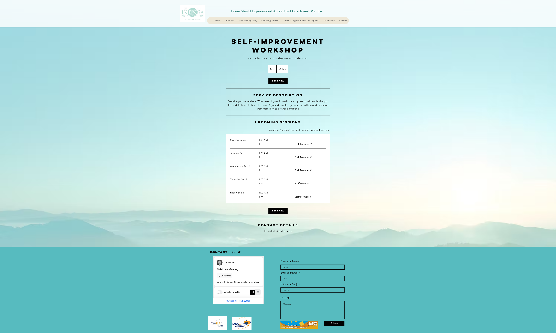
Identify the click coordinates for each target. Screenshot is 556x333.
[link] (278, 81)
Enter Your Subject (290, 284)
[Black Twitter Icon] (239, 252)
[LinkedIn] (233, 252)
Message (285, 297)
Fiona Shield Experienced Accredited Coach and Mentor (276, 11)
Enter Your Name (289, 261)
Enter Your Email (289, 273)
